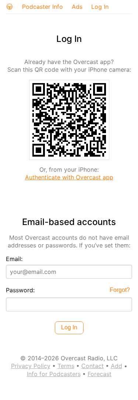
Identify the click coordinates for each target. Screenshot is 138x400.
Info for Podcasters (54, 374)
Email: (14, 258)
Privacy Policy (30, 365)
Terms (65, 365)
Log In (100, 6)
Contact (92, 365)
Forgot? (120, 290)
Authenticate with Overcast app (69, 177)
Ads (77, 6)
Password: (20, 290)
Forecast (100, 374)
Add (116, 365)
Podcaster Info (42, 6)
